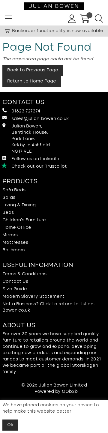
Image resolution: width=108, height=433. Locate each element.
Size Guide (14, 289)
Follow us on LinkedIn (35, 159)
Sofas (8, 198)
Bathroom (13, 250)
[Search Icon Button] (99, 18)
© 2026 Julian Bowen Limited (54, 385)
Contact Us (15, 281)
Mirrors (10, 235)
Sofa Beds (14, 190)
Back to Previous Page (32, 70)
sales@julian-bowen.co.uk (40, 119)
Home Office (16, 227)
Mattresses (15, 242)
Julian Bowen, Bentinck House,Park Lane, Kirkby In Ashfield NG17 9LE (30, 139)
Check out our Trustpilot (39, 166)
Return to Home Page (31, 81)
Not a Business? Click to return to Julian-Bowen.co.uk (48, 307)
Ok (10, 425)
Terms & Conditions (24, 274)
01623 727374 (25, 111)
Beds (8, 213)
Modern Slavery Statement (33, 296)
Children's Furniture (24, 220)
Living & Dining (19, 205)
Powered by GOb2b (56, 392)
